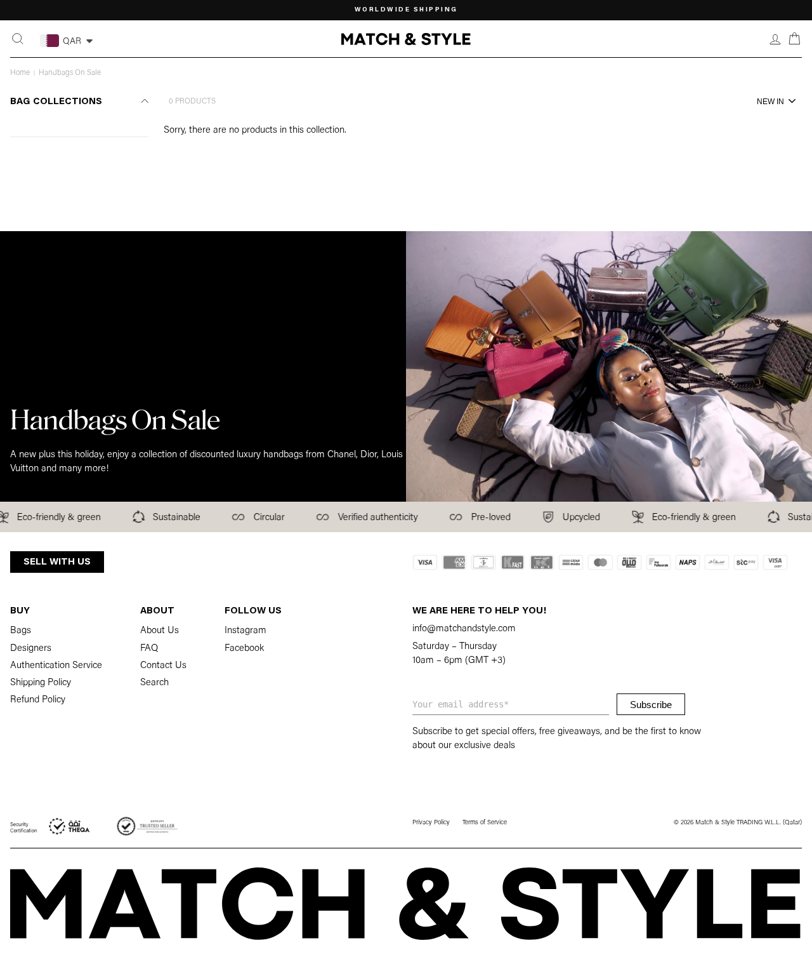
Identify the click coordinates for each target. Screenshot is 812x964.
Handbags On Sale (70, 73)
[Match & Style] (406, 39)
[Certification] (50, 826)
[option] (406, 10)
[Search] (17, 38)
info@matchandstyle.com (464, 629)
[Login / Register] (775, 38)
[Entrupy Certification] (147, 826)
